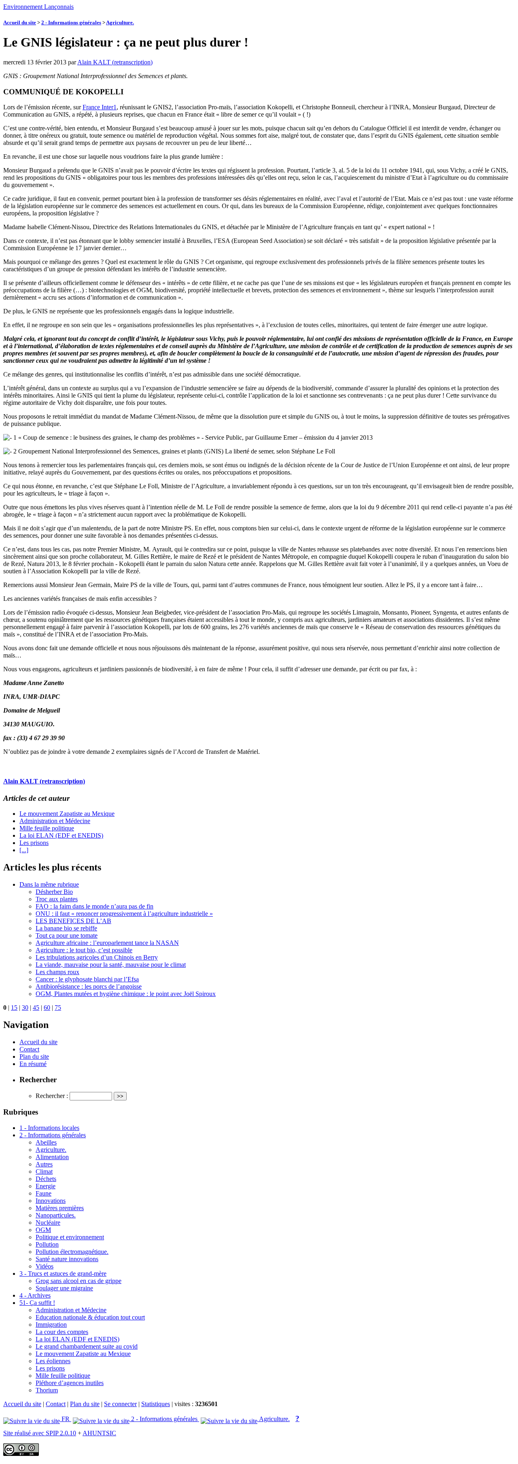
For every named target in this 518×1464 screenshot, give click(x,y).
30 (25, 1007)
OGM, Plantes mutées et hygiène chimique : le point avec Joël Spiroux (126, 993)
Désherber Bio (54, 891)
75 (58, 1007)
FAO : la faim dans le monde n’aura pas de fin (94, 906)
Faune (43, 1193)
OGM (43, 1229)
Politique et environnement (70, 1237)
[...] (23, 850)
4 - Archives (35, 1295)
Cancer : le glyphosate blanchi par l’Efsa (87, 979)
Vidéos (44, 1266)
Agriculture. (120, 22)
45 (36, 1007)
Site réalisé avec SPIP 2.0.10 (39, 1433)
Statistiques (155, 1403)
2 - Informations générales (71, 22)
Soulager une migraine (64, 1288)
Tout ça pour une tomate (67, 935)
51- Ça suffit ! (37, 1302)
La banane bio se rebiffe (66, 928)
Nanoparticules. (56, 1215)
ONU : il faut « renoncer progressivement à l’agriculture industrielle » (124, 913)
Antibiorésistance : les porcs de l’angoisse (89, 986)
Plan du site (34, 1056)
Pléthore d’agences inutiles (70, 1382)
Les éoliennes (53, 1361)
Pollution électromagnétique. (72, 1251)
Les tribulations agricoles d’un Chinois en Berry (97, 957)
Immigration (51, 1324)
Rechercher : (52, 1095)
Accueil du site (19, 22)
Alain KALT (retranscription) (115, 62)
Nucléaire (48, 1222)
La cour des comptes (62, 1331)
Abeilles (46, 1142)
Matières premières (60, 1207)
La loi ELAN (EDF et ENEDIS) (61, 835)
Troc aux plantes (57, 899)
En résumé (33, 1063)
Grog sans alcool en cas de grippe (78, 1280)
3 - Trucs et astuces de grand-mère (62, 1273)
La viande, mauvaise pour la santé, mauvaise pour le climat (111, 964)
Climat (44, 1171)
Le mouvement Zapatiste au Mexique (67, 813)
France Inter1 (100, 107)
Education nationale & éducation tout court (90, 1317)
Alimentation (52, 1156)
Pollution (47, 1244)
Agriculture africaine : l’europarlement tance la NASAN (107, 942)
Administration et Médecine (54, 820)
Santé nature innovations (67, 1258)
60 (47, 1007)
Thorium (47, 1390)
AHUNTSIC (99, 1433)
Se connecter (120, 1403)
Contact (29, 1049)
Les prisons (34, 842)
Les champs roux (57, 971)
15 (14, 1007)
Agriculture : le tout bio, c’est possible (84, 950)
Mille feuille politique (46, 828)
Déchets (46, 1178)
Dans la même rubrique (49, 884)
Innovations (51, 1200)
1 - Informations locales (49, 1127)
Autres (44, 1164)
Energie (45, 1186)
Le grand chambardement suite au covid (87, 1346)
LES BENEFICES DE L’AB (73, 920)
